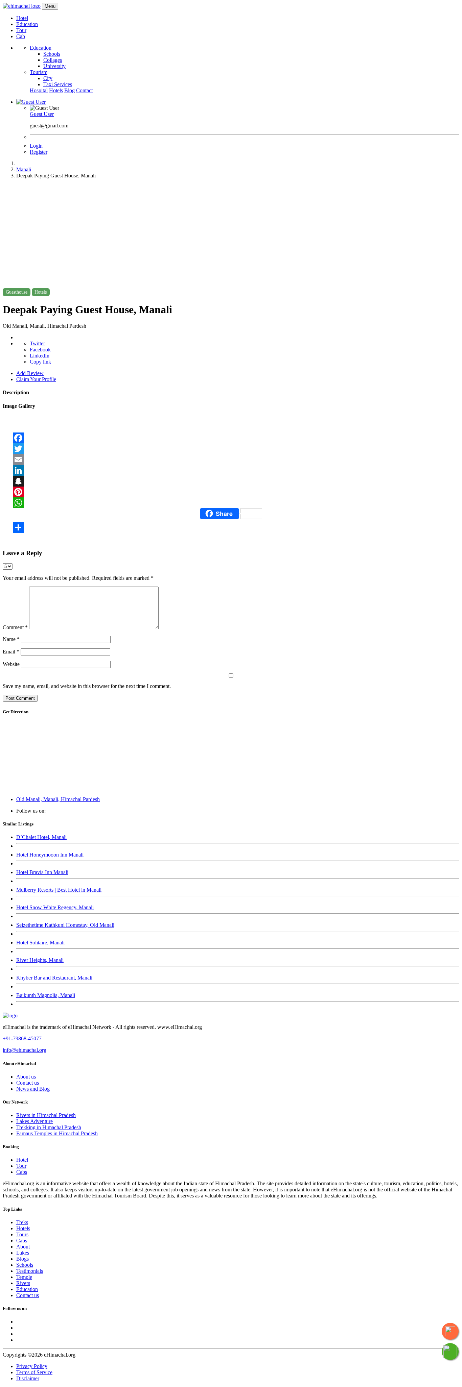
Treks (22, 1222)
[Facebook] (231, 437)
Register (38, 152)
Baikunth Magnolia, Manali (45, 995)
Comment (15, 627)
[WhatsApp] (231, 502)
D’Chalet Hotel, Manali (41, 837)
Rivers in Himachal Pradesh (46, 1115)
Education (27, 24)
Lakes (22, 1253)
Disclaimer (27, 1378)
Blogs (22, 1259)
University (54, 66)
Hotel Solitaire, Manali (40, 942)
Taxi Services (57, 84)
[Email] (231, 459)
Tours (22, 1234)
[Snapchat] (231, 481)
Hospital (39, 90)
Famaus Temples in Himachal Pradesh (57, 1133)
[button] (31, 102)
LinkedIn (39, 355)
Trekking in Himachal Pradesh (48, 1127)
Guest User (42, 114)
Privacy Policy (31, 1366)
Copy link (40, 362)
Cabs (21, 1172)
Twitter (37, 343)
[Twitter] (231, 448)
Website (11, 664)
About (23, 1246)
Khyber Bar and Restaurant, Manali (54, 978)
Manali (23, 169)
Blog (69, 90)
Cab (20, 36)
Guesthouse (16, 292)
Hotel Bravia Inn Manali (42, 872)
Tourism (38, 72)
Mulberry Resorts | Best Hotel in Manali (58, 890)
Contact (84, 90)
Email (11, 651)
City (47, 78)
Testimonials (29, 1271)
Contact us (27, 1083)
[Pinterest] (231, 492)
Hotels (56, 90)
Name (11, 639)
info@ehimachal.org (24, 1050)
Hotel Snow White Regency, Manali (55, 907)
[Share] (231, 527)
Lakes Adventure (34, 1121)
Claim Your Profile (36, 379)
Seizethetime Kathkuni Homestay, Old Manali (65, 925)
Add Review (30, 373)
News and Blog (33, 1089)
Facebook (40, 349)
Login (36, 146)
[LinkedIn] (231, 470)
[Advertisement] (231, 231)
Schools (51, 54)
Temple (24, 1277)
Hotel (22, 18)
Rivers (23, 1283)
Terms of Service (34, 1372)
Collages (52, 60)
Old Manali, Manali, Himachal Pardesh (58, 799)
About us (26, 1077)
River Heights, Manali (40, 960)
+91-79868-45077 (22, 1038)
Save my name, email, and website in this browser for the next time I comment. (87, 686)
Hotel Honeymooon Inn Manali (50, 855)
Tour (21, 30)
